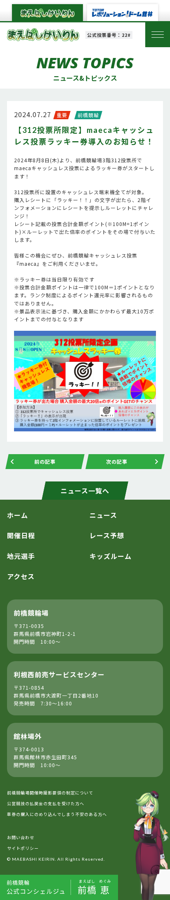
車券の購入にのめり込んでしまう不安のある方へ (57, 814)
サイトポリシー (23, 848)
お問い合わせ (20, 837)
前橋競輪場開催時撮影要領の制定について (50, 792)
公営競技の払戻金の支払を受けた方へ (45, 803)
